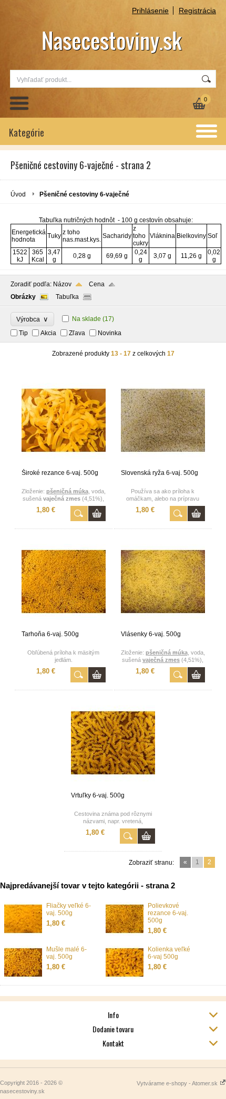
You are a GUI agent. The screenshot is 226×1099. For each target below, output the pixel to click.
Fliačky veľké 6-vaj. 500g (68, 909)
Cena (97, 284)
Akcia (48, 333)
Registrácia (197, 10)
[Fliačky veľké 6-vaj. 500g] (23, 933)
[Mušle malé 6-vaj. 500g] (23, 977)
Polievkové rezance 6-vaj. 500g (168, 913)
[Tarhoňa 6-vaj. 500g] (64, 625)
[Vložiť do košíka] (97, 513)
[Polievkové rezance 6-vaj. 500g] (124, 933)
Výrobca (32, 319)
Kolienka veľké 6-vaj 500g (169, 953)
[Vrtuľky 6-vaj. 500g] (113, 787)
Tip (23, 333)
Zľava (77, 333)
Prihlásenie (150, 10)
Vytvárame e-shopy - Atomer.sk (178, 1083)
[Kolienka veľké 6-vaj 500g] (124, 977)
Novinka (109, 333)
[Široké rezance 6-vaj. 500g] (64, 464)
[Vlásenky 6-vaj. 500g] (163, 625)
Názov (62, 284)
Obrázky (23, 296)
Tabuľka (67, 296)
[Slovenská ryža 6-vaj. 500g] (163, 464)
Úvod (18, 194)
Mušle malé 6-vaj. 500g (66, 953)
